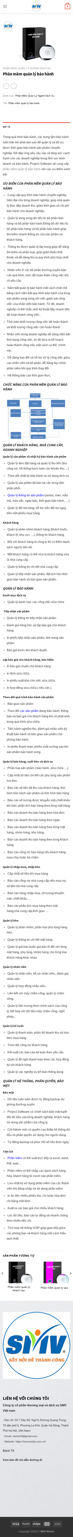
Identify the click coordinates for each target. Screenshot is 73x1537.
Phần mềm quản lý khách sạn (19, 1289)
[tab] (36, 126)
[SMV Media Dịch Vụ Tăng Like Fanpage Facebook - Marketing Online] (36, 6)
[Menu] (5, 6)
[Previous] (2, 1280)
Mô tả (6, 126)
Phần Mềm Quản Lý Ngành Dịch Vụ (27, 68)
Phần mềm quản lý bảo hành (23, 103)
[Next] (70, 1280)
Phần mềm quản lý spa (54, 1287)
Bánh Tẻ (8, 1450)
